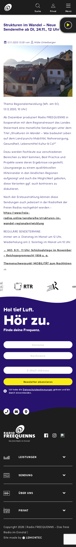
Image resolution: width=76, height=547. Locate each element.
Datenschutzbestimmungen (37, 389)
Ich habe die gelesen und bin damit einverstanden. (39, 391)
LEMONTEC (33, 537)
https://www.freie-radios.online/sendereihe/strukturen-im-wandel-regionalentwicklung (32, 218)
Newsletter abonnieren (38, 381)
